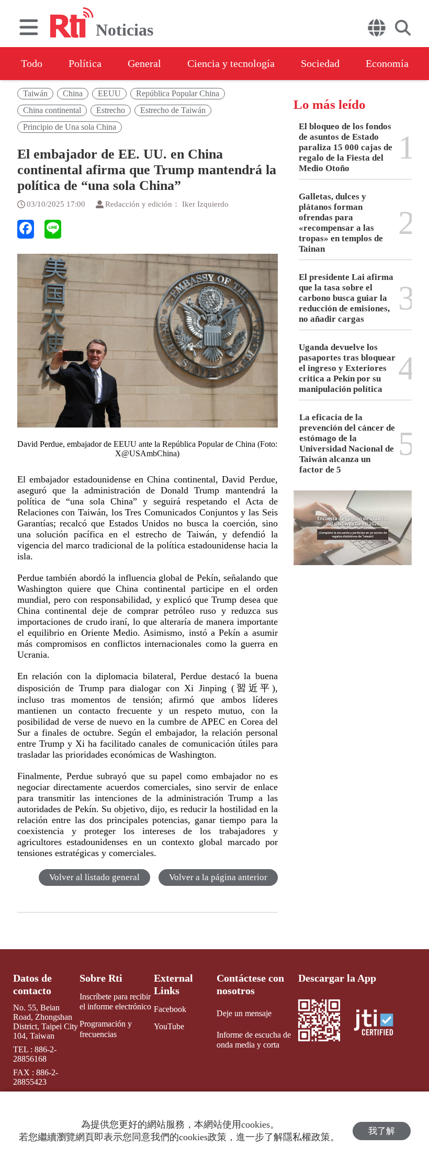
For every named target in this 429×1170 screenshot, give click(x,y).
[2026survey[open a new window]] (352, 535)
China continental (52, 110)
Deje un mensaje (244, 1013)
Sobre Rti (101, 978)
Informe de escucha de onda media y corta (254, 1039)
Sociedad (320, 63)
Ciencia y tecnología (231, 63)
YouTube (169, 1026)
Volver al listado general (94, 877)
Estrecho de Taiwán (173, 110)
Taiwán (35, 93)
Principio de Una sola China (69, 126)
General (144, 63)
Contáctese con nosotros (250, 984)
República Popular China (177, 93)
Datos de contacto (32, 984)
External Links (173, 984)
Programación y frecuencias (106, 1028)
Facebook (170, 1009)
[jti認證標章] (380, 1024)
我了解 (381, 1131)
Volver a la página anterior (218, 877)
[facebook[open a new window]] (25, 229)
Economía (387, 63)
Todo (31, 63)
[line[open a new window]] (52, 229)
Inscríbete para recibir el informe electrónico (115, 1001)
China (73, 93)
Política (85, 63)
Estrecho (110, 110)
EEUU (109, 93)
